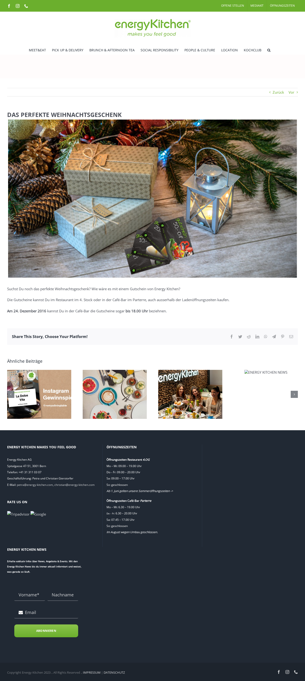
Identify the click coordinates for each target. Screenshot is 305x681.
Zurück (278, 92)
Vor (291, 92)
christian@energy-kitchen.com (74, 485)
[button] (268, 49)
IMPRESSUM (92, 672)
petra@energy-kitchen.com (35, 485)
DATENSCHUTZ (114, 672)
